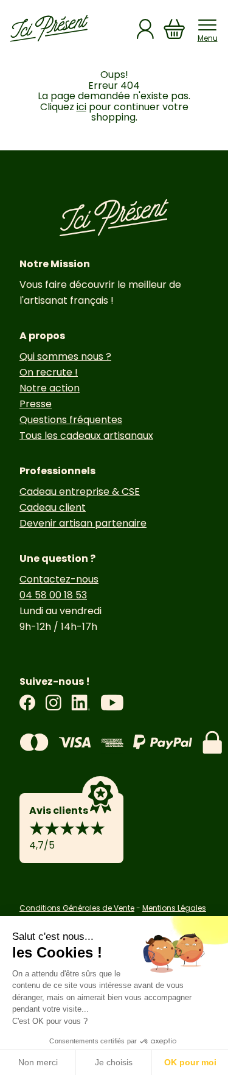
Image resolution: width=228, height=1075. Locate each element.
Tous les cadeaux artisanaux (86, 436)
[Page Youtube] (111, 703)
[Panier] (174, 29)
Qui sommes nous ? (65, 356)
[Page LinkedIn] (81, 703)
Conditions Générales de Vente (76, 908)
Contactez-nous (58, 579)
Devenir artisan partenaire (83, 523)
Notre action (49, 388)
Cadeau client (52, 507)
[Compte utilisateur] (145, 29)
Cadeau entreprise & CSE (79, 492)
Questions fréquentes (70, 420)
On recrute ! (48, 372)
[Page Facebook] (27, 703)
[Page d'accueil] (49, 28)
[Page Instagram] (53, 703)
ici (81, 107)
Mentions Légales (174, 908)
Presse (35, 404)
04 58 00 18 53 (53, 595)
